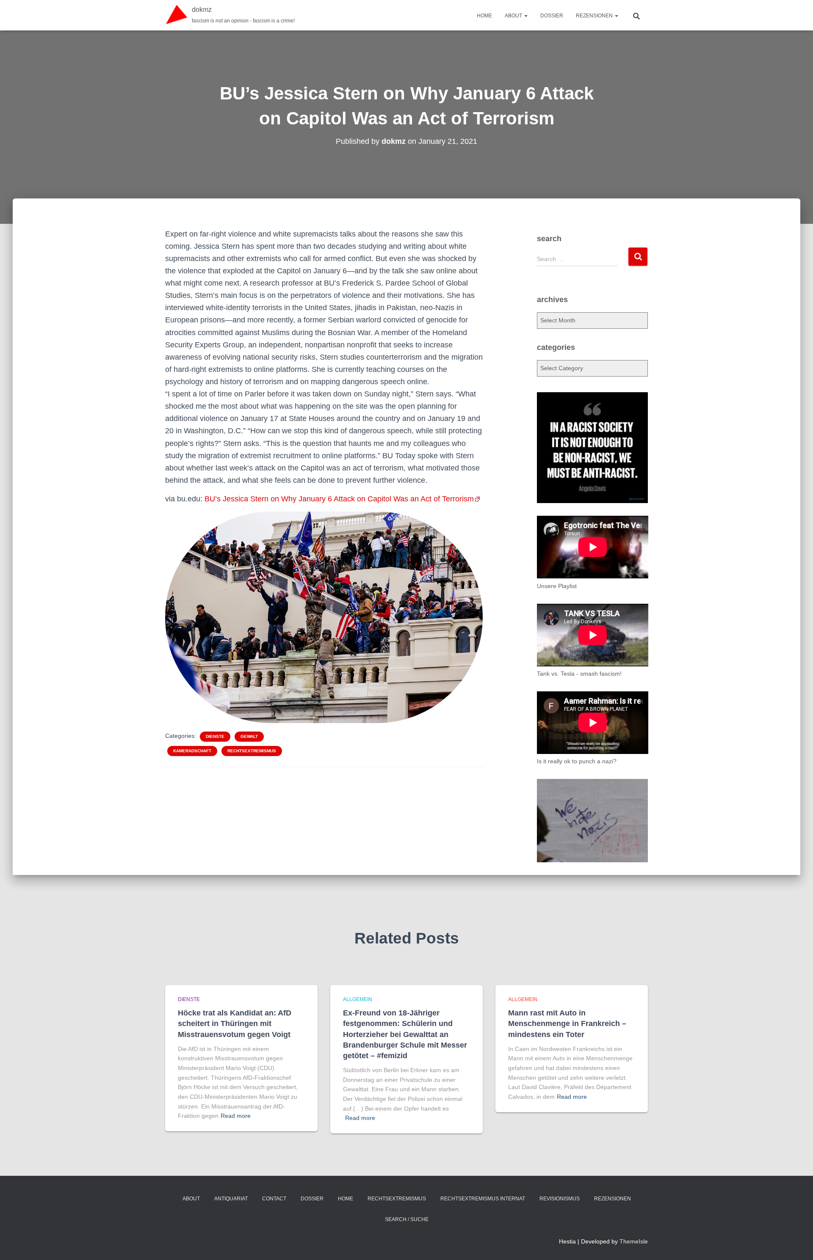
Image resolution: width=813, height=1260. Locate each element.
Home (484, 16)
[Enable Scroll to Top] (796, 1243)
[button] (525, 16)
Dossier (551, 16)
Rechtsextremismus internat (482, 1199)
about (514, 16)
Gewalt (249, 736)
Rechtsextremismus (251, 750)
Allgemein (357, 999)
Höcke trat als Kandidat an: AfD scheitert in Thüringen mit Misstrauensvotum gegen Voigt (234, 1023)
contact (274, 1199)
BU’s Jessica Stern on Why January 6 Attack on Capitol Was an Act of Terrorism (339, 499)
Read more (236, 1115)
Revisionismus (559, 1199)
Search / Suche (407, 1219)
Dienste (215, 736)
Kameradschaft (192, 750)
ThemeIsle (633, 1241)
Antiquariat (231, 1199)
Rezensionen (595, 16)
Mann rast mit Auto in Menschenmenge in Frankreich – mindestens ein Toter (567, 1023)
